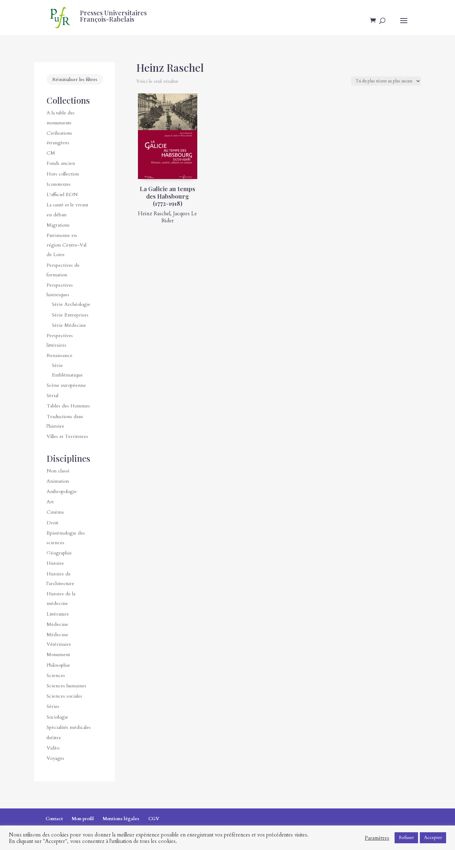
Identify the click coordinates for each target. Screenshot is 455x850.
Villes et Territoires (67, 436)
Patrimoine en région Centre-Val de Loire (66, 245)
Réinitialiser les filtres (74, 79)
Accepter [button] (433, 837)
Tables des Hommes (68, 405)
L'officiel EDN (62, 194)
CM (51, 153)
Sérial (52, 395)
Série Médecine (69, 325)
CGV (153, 819)
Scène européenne (66, 385)
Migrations (58, 225)
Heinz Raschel (154, 213)
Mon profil (83, 819)
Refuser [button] (406, 837)
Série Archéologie (71, 304)
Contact (54, 819)
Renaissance (60, 355)
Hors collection (63, 173)
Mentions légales (121, 819)
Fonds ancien (61, 163)
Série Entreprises (70, 315)
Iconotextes (59, 184)
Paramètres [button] (377, 838)
